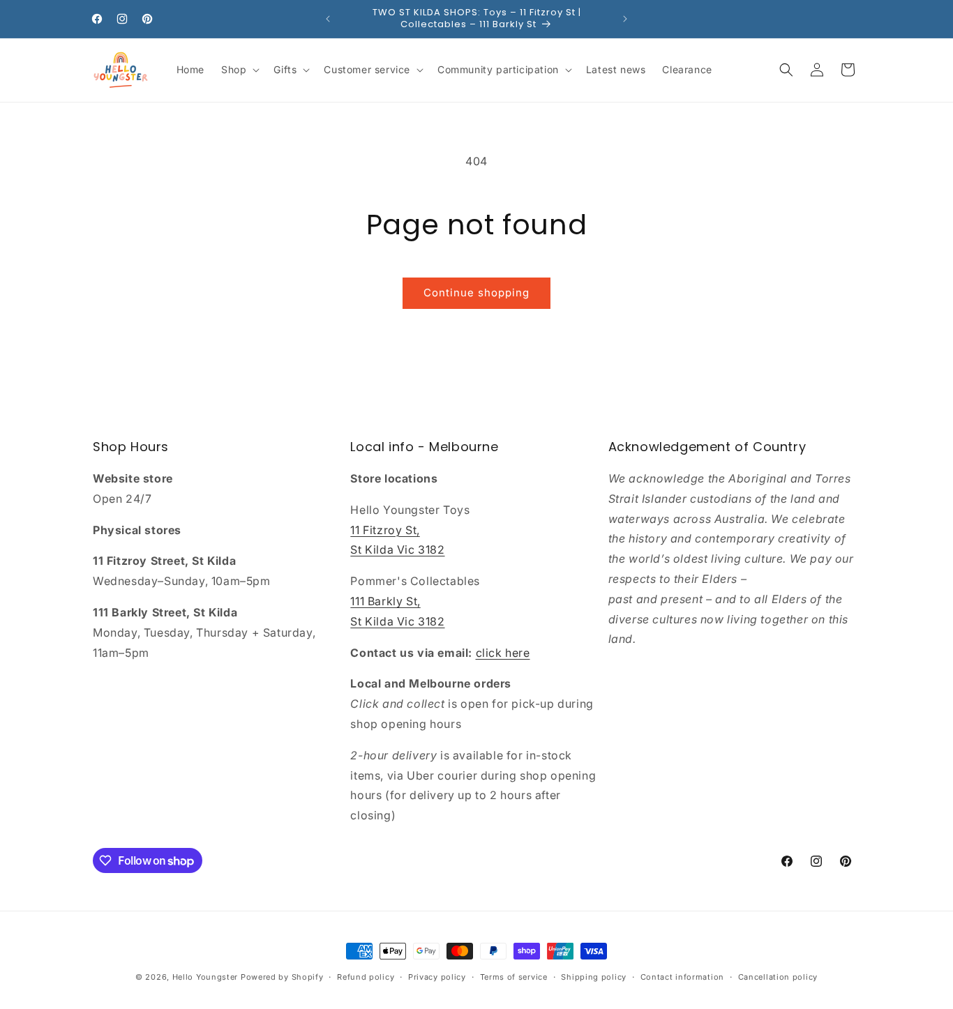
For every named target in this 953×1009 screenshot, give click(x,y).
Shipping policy (593, 977)
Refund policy (365, 977)
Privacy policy (437, 977)
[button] (239, 69)
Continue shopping (476, 292)
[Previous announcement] (328, 19)
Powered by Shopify (282, 977)
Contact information (682, 977)
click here (503, 653)
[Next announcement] (625, 19)
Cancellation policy (778, 977)
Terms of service (514, 977)
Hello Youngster (205, 977)
